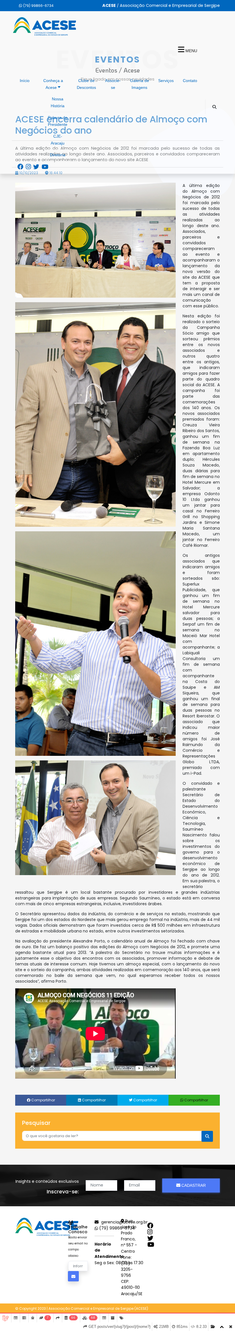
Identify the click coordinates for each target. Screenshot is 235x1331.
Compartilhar (42, 1100)
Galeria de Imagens (139, 84)
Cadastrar (193, 1185)
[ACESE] (46, 1226)
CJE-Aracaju (57, 139)
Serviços (166, 81)
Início (25, 81)
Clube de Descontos (86, 84)
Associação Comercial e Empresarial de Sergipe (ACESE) (98, 1308)
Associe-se (113, 84)
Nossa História (57, 102)
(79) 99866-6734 (116, 1228)
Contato (190, 81)
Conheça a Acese (53, 84)
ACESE (44, 26)
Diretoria (57, 155)
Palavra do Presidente (57, 121)
